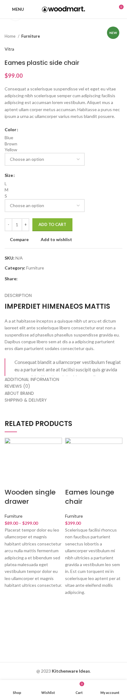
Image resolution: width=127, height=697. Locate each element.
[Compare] (12, 480)
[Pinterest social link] (36, 279)
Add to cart (52, 224)
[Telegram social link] (51, 279)
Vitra (9, 49)
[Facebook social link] (22, 279)
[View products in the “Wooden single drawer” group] (12, 612)
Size (9, 175)
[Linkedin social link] (43, 279)
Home (10, 36)
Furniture (30, 36)
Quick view (12, 627)
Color (10, 129)
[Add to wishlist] (12, 596)
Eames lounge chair (89, 497)
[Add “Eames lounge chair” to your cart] (72, 619)
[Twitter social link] (29, 279)
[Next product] (119, 36)
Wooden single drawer (30, 497)
